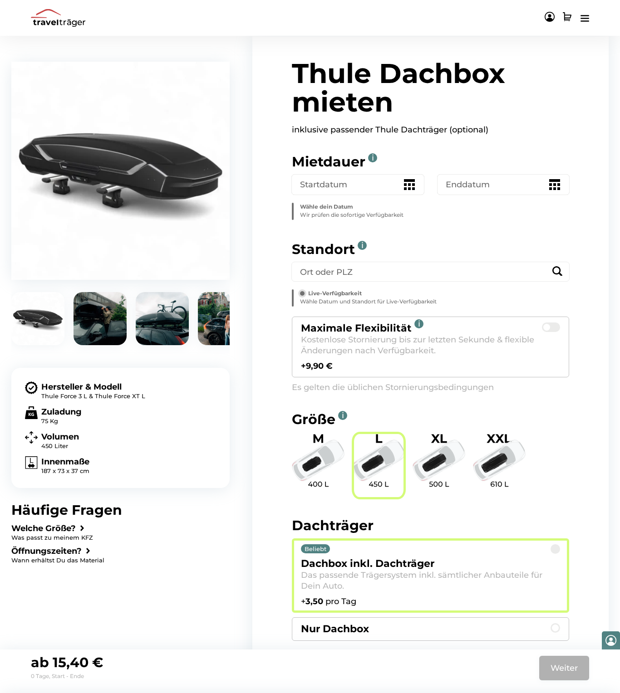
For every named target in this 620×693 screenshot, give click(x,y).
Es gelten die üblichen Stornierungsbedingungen (393, 387)
